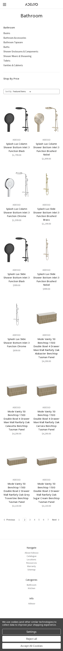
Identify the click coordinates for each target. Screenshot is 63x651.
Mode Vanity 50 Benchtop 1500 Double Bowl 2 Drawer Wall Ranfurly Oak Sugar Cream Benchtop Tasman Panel (46, 492)
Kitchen (31, 588)
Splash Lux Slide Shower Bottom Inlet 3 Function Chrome (17, 342)
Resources (31, 562)
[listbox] (22, 91)
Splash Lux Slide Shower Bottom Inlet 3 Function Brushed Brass (46, 214)
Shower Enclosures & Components (20, 51)
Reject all (31, 639)
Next (54, 519)
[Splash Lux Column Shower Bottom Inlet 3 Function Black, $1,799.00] (16, 119)
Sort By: (8, 91)
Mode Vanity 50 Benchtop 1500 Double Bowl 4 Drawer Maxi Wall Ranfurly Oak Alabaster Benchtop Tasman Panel (46, 348)
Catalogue (32, 556)
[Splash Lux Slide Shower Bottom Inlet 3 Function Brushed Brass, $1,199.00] (46, 184)
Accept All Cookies (32, 646)
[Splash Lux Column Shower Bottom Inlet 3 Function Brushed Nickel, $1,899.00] (46, 119)
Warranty (31, 566)
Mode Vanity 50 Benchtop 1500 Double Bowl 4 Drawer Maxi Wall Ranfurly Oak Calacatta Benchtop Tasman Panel (17, 420)
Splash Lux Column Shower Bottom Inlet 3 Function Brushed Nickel (46, 149)
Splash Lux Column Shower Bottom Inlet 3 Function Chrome (17, 212)
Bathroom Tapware (13, 42)
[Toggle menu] (4, 4)
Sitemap (31, 569)
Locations (31, 559)
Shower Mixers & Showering (17, 56)
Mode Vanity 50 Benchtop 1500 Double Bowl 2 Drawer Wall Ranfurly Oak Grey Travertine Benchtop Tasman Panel (17, 492)
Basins (6, 33)
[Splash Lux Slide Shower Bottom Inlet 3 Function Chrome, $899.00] (16, 314)
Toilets (6, 60)
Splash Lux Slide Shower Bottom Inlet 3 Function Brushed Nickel (46, 279)
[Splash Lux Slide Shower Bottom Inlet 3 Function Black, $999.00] (16, 249)
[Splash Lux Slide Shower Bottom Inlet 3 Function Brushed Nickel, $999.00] (46, 249)
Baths (6, 46)
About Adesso (31, 552)
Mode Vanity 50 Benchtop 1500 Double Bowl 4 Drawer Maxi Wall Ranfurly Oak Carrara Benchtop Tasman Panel (46, 420)
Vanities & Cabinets (13, 65)
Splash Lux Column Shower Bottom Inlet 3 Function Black (17, 147)
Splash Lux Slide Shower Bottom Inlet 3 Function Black (17, 277)
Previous (10, 519)
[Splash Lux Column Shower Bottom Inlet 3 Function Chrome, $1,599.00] (16, 184)
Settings (31, 631)
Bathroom (31, 584)
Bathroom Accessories (14, 37)
